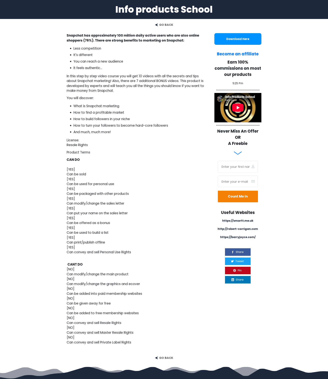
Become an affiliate (238, 54)
